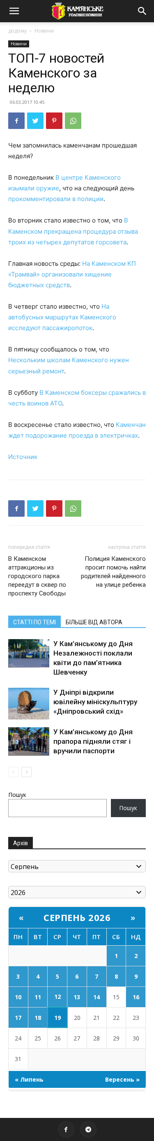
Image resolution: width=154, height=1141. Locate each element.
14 (96, 997)
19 (57, 1018)
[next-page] (26, 772)
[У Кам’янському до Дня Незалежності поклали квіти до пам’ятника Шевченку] (28, 653)
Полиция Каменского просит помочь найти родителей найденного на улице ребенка (113, 571)
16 (136, 997)
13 (77, 997)
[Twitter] (35, 120)
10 (18, 997)
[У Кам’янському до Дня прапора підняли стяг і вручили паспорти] (28, 741)
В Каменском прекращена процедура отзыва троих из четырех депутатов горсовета (73, 231)
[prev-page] (13, 772)
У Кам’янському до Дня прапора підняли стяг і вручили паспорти (93, 741)
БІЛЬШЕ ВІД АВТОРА (94, 622)
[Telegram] (88, 1129)
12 (57, 996)
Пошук (17, 795)
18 (37, 1018)
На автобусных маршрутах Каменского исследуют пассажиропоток (62, 317)
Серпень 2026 (77, 917)
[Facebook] (16, 120)
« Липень (29, 1079)
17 (18, 1018)
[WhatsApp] (73, 120)
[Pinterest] (54, 120)
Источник (22, 457)
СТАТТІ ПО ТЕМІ (34, 622)
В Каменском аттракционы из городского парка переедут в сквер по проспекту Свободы (37, 576)
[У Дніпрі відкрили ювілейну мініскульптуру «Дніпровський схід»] (28, 703)
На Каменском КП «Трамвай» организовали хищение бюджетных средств (72, 274)
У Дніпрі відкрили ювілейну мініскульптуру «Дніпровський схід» (95, 701)
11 (37, 997)
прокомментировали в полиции (55, 199)
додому (17, 30)
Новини (44, 30)
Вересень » (122, 1079)
